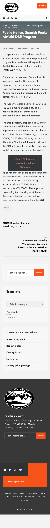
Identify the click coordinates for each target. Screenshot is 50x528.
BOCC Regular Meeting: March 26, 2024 (16, 223)
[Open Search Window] (46, 18)
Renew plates (13, 346)
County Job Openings (18, 365)
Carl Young (35, 48)
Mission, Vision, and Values (21, 332)
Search (39, 272)
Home (5, 26)
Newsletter (12, 359)
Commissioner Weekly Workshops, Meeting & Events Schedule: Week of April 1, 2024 (32, 244)
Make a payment (15, 339)
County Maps (13, 352)
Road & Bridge (17, 26)
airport (6, 207)
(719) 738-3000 (19, 423)
